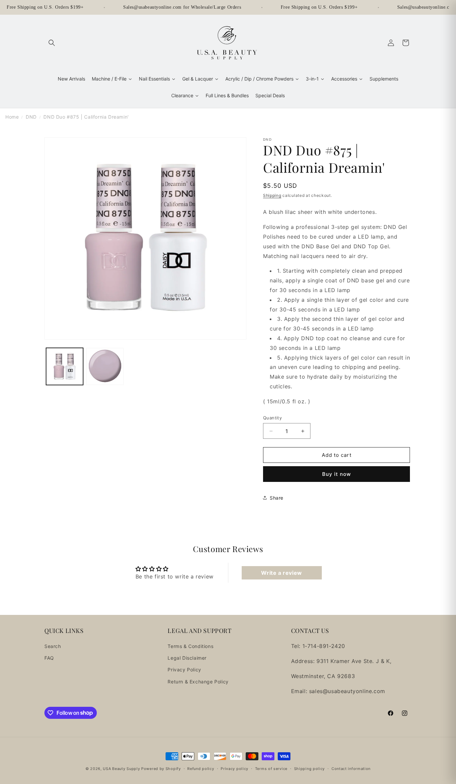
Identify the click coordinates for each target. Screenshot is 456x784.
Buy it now (336, 474)
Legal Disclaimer (187, 658)
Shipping (272, 195)
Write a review (281, 572)
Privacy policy (234, 768)
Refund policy (200, 768)
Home (12, 117)
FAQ (49, 658)
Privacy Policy (184, 670)
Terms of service (271, 768)
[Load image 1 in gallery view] (64, 366)
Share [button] (276, 498)
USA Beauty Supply (121, 768)
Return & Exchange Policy (198, 681)
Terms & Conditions (190, 646)
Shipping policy (309, 768)
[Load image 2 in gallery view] (105, 366)
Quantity (272, 417)
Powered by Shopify (161, 768)
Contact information (351, 768)
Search (52, 646)
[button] (51, 42)
